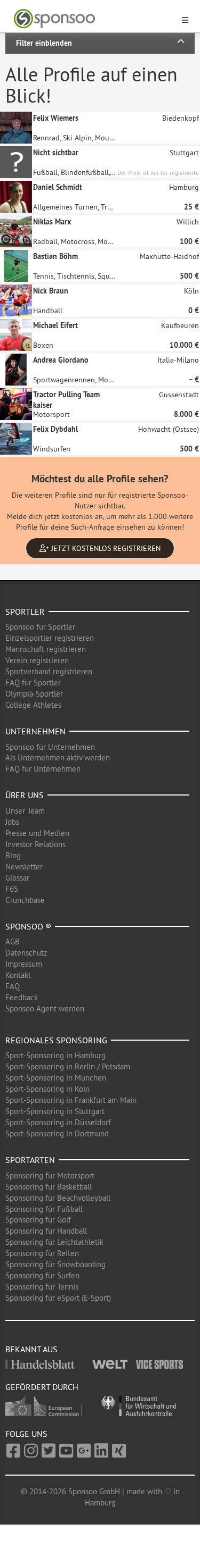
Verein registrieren (37, 660)
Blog (13, 855)
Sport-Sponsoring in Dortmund (57, 1133)
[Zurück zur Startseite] (94, 19)
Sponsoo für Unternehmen (50, 747)
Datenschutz (26, 953)
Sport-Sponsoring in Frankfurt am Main (71, 1100)
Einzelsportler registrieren (49, 638)
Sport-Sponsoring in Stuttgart (55, 1111)
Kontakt (18, 975)
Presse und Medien (37, 833)
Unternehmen (35, 731)
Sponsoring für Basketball (48, 1187)
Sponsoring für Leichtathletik (54, 1242)
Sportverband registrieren (48, 671)
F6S (11, 889)
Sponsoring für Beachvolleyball (57, 1198)
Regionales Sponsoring (56, 1040)
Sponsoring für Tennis (41, 1287)
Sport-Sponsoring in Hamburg (55, 1055)
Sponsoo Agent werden (44, 1008)
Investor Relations (35, 844)
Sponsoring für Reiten (42, 1253)
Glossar (17, 878)
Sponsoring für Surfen (42, 1275)
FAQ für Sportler (33, 682)
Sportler (25, 611)
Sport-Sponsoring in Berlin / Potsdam (67, 1066)
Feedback (21, 997)
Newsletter (24, 866)
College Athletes (33, 705)
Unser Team (25, 811)
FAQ (12, 986)
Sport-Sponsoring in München (55, 1078)
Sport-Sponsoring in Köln (47, 1089)
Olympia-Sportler (34, 694)
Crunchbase (25, 900)
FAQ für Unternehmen (43, 769)
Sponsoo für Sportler (40, 627)
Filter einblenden (44, 43)
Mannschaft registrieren (45, 649)
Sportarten (30, 1159)
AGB (12, 941)
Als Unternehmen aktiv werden (57, 757)
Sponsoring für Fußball (44, 1209)
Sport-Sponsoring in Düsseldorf (58, 1122)
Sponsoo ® (28, 926)
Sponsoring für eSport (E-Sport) (58, 1298)
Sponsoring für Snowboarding (55, 1264)
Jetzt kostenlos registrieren (105, 548)
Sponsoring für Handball (46, 1231)
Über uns (24, 795)
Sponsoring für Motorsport (49, 1175)
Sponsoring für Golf (38, 1220)
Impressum (23, 964)
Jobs (12, 822)
